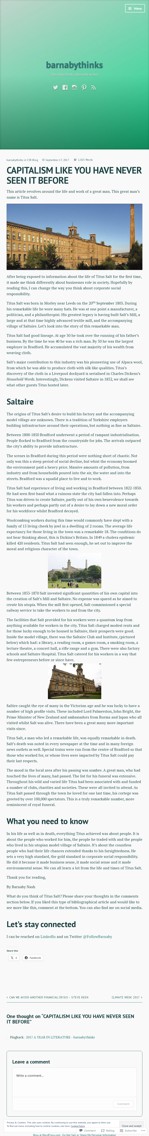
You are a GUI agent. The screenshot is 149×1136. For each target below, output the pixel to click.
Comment (123, 1103)
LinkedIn (48, 936)
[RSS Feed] (93, 87)
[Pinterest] (84, 87)
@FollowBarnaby (97, 936)
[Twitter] (55, 87)
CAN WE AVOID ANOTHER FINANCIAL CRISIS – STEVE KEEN (48, 997)
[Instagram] (74, 87)
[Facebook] (65, 87)
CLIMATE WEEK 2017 (126, 997)
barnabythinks (74, 65)
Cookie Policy (78, 1126)
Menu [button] (137, 8)
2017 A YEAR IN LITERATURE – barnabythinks (60, 1037)
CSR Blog (32, 160)
